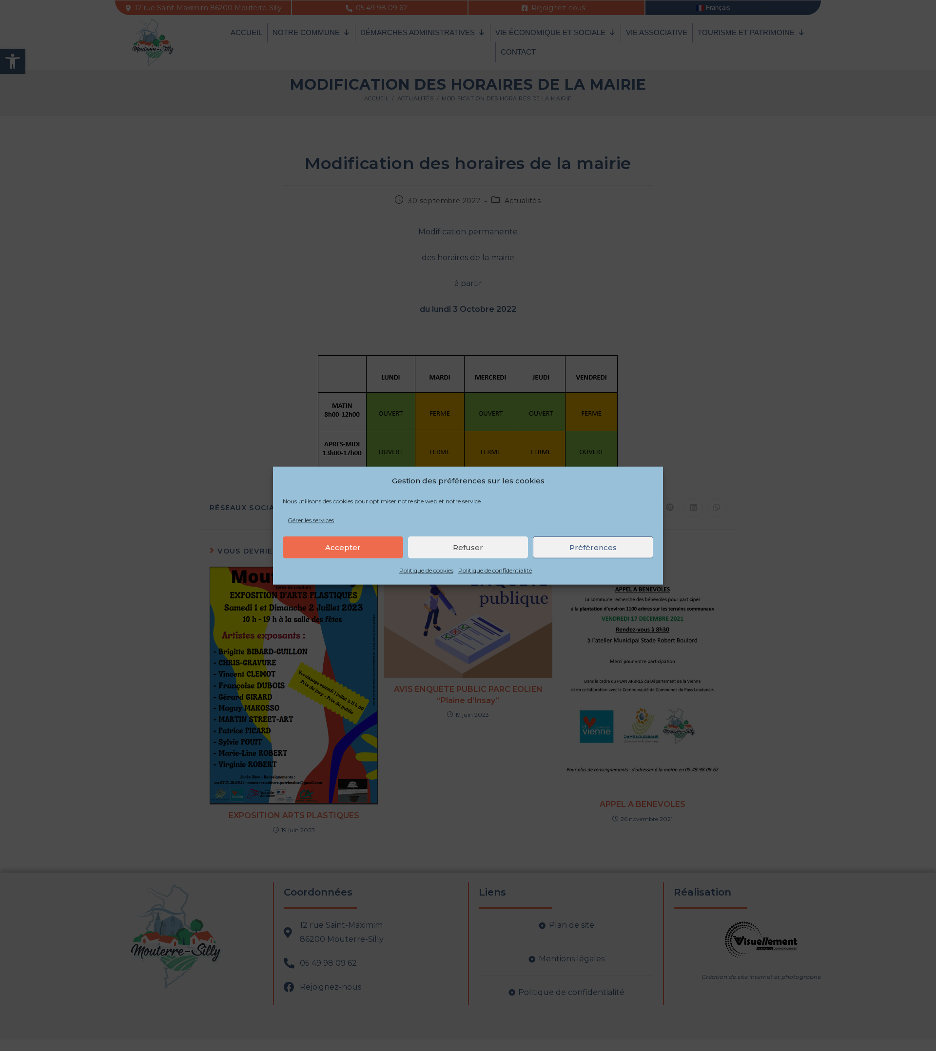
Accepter (343, 547)
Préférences (593, 547)
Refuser (468, 547)
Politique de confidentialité (495, 570)
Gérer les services (311, 519)
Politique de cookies (426, 570)
